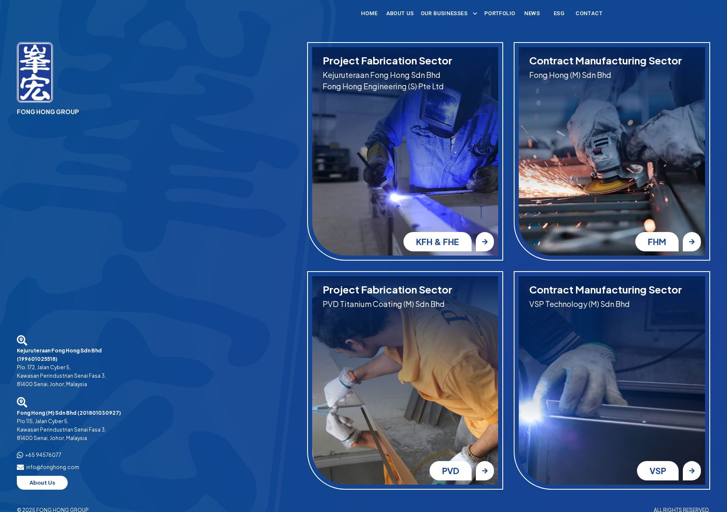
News (532, 13)
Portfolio (499, 13)
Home (369, 13)
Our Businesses (444, 13)
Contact (589, 13)
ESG (559, 13)
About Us (400, 13)
